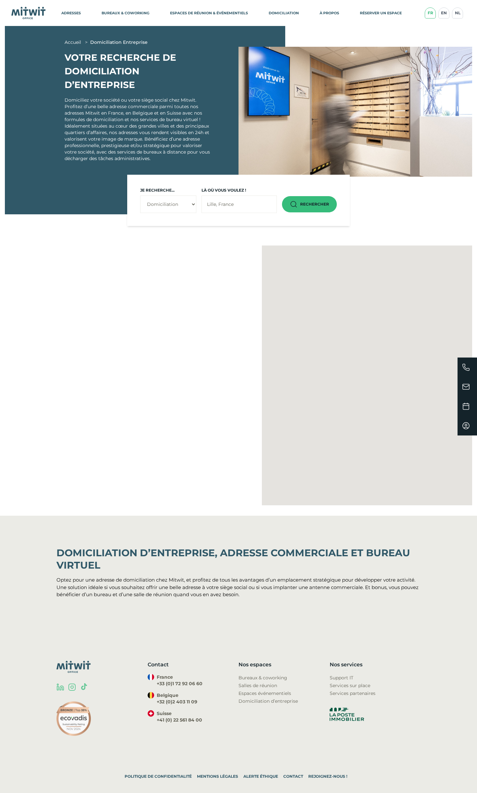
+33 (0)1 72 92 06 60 (179, 683)
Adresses (71, 13)
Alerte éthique (260, 776)
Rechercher (314, 204)
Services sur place (350, 685)
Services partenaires (352, 693)
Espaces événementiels (264, 693)
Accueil (73, 42)
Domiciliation (284, 13)
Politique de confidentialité (158, 776)
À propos (329, 13)
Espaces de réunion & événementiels (209, 13)
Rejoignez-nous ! (327, 776)
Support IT (341, 678)
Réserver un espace (381, 13)
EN (444, 12)
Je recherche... (157, 190)
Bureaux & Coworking (125, 13)
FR (430, 12)
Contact (293, 776)
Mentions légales (217, 776)
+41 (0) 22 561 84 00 (179, 720)
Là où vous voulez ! (224, 190)
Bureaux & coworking (262, 678)
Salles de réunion (257, 685)
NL (457, 12)
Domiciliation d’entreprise (268, 701)
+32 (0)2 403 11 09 (177, 702)
